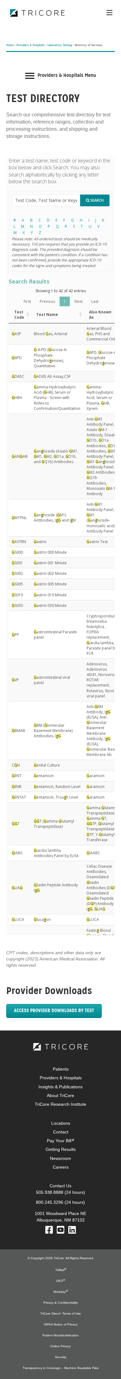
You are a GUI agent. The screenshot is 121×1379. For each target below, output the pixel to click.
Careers (61, 1167)
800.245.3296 (49, 1202)
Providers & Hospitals (30, 45)
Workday (59, 1291)
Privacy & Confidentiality (60, 1302)
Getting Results (61, 1149)
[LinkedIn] (72, 1231)
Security (60, 1357)
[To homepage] (60, 1046)
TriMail (59, 1270)
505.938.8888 (49, 1192)
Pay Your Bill (59, 1140)
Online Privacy (60, 1346)
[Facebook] (49, 1231)
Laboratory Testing (59, 45)
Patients (61, 1069)
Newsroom (60, 1158)
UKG (59, 1281)
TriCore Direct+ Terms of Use (60, 1313)
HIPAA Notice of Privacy (61, 1324)
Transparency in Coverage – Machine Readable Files (61, 1368)
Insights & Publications (60, 1086)
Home (10, 45)
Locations (60, 1123)
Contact (60, 1131)
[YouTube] (61, 1231)
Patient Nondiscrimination (61, 1335)
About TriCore (60, 1095)
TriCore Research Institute (60, 1104)
